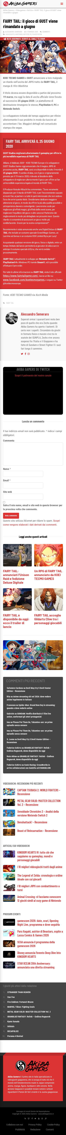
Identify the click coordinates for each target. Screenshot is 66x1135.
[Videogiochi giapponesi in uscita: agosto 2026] (33, 669)
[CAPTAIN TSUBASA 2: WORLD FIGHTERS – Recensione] (9, 794)
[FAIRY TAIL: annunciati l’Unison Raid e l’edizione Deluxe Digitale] (17, 565)
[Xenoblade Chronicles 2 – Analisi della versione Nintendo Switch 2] (9, 815)
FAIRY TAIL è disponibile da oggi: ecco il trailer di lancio (16, 621)
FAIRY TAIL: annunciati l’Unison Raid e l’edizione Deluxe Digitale (16, 576)
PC (31, 34)
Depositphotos (44, 1111)
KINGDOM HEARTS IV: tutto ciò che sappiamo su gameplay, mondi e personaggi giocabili (35, 856)
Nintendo (19, 34)
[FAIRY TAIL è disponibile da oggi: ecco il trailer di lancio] (17, 609)
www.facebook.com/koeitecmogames (24, 279)
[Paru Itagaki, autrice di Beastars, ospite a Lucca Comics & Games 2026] (9, 935)
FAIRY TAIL (10, 303)
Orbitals (10, 1026)
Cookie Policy (53, 1124)
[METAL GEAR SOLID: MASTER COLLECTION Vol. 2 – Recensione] (9, 805)
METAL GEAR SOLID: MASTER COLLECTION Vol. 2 (29, 1012)
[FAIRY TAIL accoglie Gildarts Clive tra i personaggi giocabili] (48, 609)
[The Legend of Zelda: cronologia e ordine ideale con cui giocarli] (9, 879)
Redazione (35, 1129)
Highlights (10, 34)
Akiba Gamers (8, 10)
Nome (6, 468)
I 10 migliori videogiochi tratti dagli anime (39, 867)
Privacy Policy (35, 1124)
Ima (8, 722)
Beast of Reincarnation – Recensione (37, 830)
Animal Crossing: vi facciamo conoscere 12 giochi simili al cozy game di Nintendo (39, 898)
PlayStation (37, 34)
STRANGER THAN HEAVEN (19, 992)
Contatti (50, 1129)
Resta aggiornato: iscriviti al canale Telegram (26, 39)
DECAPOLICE (13, 1031)
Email (6, 480)
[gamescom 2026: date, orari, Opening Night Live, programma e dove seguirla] (9, 924)
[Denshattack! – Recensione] (9, 826)
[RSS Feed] (25, 1118)
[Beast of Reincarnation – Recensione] (9, 834)
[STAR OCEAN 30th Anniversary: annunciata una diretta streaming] (9, 967)
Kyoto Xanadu (13, 1021)
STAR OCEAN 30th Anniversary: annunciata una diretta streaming (35, 965)
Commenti (46, 32)
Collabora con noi (14, 1124)
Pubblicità (20, 1129)
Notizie (30, 10)
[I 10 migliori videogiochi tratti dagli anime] (9, 871)
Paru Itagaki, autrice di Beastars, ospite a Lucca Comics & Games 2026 (40, 933)
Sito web (7, 491)
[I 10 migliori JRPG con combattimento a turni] (9, 890)
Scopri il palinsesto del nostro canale (33, 375)
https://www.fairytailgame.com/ (20, 275)
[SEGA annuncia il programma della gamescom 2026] (9, 946)
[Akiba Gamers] (20, 6)
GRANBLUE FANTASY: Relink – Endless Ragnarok (28, 1016)
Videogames (20, 10)
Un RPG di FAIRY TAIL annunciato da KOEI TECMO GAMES (48, 574)
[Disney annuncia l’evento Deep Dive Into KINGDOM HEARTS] (9, 956)
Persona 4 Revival (15, 1036)
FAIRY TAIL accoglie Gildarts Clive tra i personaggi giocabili (48, 619)
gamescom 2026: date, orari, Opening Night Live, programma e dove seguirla (38, 922)
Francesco (11, 705)
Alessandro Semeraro (13, 32)
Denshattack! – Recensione (32, 822)
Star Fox (11, 997)
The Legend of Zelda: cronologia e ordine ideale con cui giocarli (39, 877)
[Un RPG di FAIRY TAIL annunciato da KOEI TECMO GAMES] (48, 565)
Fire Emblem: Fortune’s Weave (20, 1002)
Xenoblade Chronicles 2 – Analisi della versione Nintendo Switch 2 (38, 813)
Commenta (8, 440)
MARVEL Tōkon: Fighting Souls (21, 1007)
